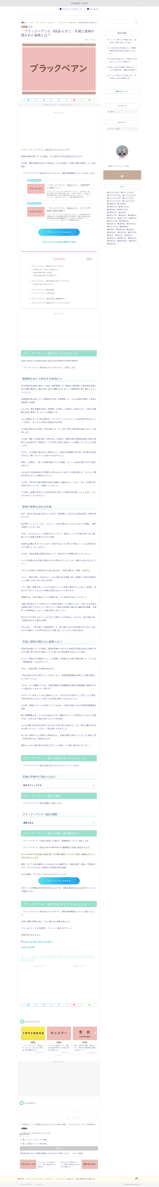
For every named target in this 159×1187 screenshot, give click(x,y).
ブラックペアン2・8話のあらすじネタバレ (47, 266)
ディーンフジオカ (129, 195)
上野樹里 (112, 203)
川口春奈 (112, 218)
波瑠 (111, 235)
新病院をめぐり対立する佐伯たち (45, 269)
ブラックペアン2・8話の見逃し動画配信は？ (48, 298)
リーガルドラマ (129, 201)
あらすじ (24, 26)
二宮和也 (46, 957)
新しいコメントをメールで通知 (35, 1140)
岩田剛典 (133, 215)
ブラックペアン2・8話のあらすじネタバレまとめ (50, 303)
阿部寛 (133, 241)
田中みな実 (82, 957)
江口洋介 (122, 232)
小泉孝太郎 (72, 957)
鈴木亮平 (112, 241)
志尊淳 (133, 218)
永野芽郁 (112, 232)
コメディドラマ (127, 192)
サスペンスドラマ (114, 195)
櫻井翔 (111, 229)
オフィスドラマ (114, 192)
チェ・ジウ (37, 957)
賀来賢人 (122, 238)
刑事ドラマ (124, 206)
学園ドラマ (112, 215)
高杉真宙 (112, 243)
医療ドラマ (63, 957)
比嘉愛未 (121, 229)
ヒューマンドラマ (114, 198)
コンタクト (94, 9)
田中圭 (120, 235)
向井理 (123, 212)
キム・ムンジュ (27, 957)
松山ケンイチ (113, 226)
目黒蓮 (129, 235)
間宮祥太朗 (123, 241)
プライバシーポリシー (72, 9)
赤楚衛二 (133, 238)
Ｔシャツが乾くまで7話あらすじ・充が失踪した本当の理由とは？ (123, 77)
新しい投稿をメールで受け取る (35, 1144)
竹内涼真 (90, 957)
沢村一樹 (133, 232)
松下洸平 (131, 223)
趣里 (32, 960)
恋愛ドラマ (113, 221)
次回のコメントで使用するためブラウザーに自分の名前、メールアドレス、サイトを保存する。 (60, 1124)
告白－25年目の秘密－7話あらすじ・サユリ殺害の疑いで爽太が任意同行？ (123, 68)
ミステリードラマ (114, 201)
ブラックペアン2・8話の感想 (42, 289)
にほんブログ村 (28, 947)
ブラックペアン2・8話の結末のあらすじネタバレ (50, 280)
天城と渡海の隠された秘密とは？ (45, 275)
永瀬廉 (131, 229)
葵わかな (25, 960)
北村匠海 (112, 209)
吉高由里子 (112, 212)
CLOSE (89, 258)
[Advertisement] (59, 130)
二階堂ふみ (112, 206)
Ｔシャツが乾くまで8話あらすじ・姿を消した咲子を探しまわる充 (123, 41)
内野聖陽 (54, 957)
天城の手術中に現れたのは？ (44, 284)
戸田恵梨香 (125, 221)
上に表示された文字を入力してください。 (36, 1133)
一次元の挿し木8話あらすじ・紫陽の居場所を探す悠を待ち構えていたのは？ (123, 50)
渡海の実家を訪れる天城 (42, 272)
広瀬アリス (123, 218)
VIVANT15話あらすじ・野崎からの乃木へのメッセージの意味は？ (123, 60)
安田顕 (123, 215)
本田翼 (122, 223)
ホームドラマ (128, 198)
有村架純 (112, 223)
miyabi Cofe (79, 3)
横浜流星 (124, 226)
